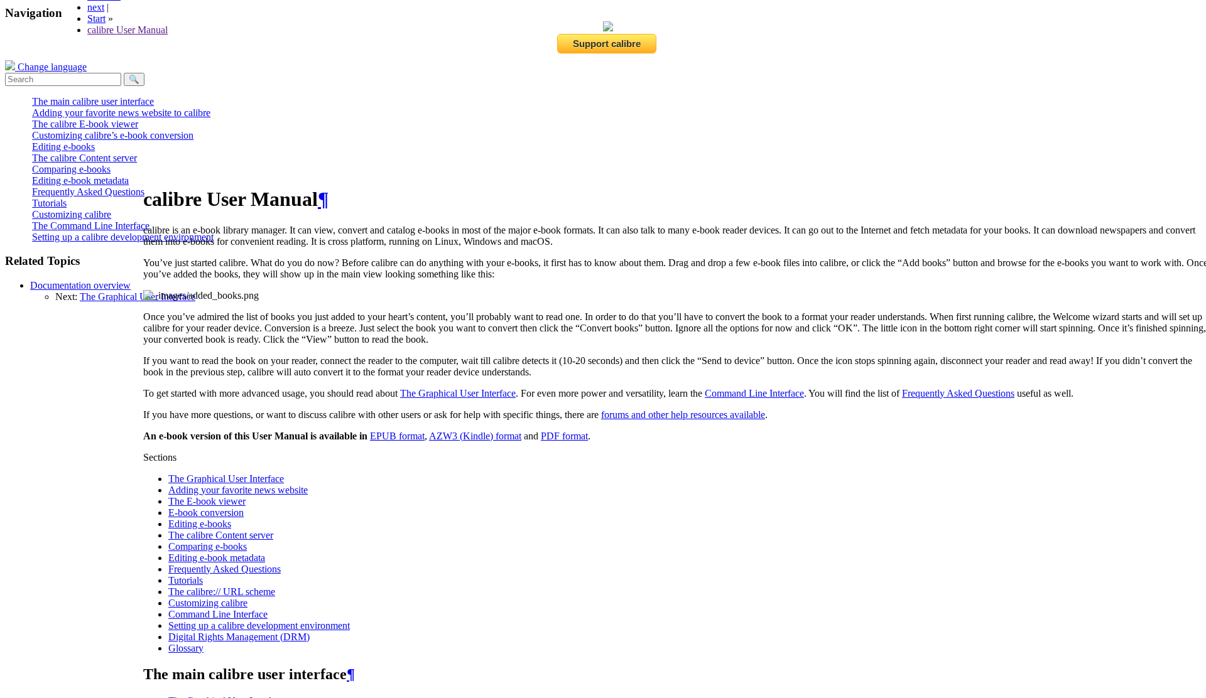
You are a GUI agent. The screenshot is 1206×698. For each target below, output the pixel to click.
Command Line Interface (218, 614)
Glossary (186, 648)
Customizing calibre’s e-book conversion (112, 135)
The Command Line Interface (90, 225)
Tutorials (49, 203)
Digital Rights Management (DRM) (239, 636)
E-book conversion (206, 512)
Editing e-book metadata (80, 180)
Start (96, 18)
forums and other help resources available (683, 414)
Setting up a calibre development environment (123, 237)
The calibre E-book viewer (85, 124)
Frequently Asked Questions (88, 191)
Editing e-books (63, 146)
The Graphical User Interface (137, 296)
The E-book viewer (207, 501)
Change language (51, 67)
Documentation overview (80, 285)
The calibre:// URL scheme (221, 591)
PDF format (564, 436)
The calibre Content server (84, 158)
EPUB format (397, 436)
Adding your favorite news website (238, 490)
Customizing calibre (71, 214)
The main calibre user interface (93, 101)
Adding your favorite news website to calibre (121, 112)
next (95, 7)
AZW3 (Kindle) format (475, 436)
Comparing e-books (71, 169)
